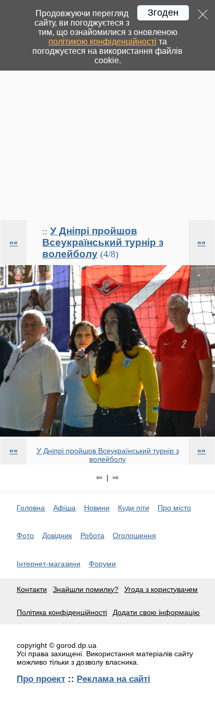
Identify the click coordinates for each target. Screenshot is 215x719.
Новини (97, 508)
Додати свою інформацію (156, 612)
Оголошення (134, 535)
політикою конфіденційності (103, 41)
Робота (92, 535)
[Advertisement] (107, 110)
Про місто (174, 508)
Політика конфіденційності (62, 612)
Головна (31, 508)
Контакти (32, 589)
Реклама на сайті (113, 679)
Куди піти (133, 508)
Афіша (64, 508)
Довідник (57, 535)
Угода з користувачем (161, 589)
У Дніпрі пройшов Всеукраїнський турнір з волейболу (102, 242)
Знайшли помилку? (85, 589)
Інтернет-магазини (48, 564)
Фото (25, 535)
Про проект (41, 679)
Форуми (102, 564)
